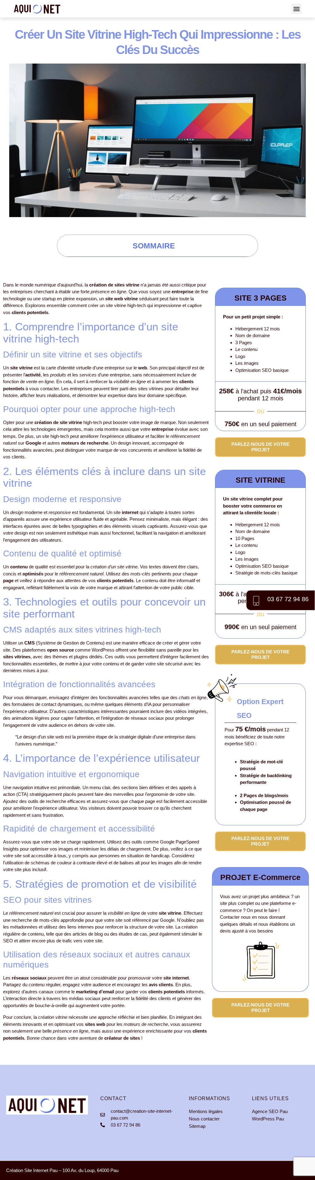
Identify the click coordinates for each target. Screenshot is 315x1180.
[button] (296, 9)
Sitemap (197, 1126)
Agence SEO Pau (270, 1111)
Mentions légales (206, 1111)
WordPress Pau (268, 1118)
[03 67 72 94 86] (256, 600)
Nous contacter (204, 1118)
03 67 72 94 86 (288, 599)
